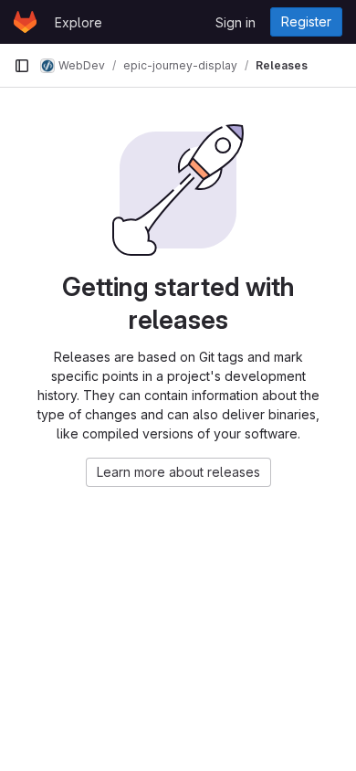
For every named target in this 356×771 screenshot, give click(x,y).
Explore (78, 22)
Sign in (235, 22)
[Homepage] (25, 22)
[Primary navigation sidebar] (22, 65)
